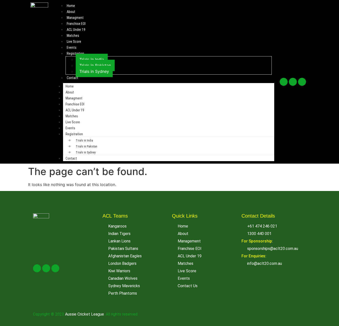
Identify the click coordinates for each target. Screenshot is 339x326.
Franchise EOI (76, 24)
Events (71, 47)
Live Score (74, 42)
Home (71, 6)
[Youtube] (302, 82)
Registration (75, 53)
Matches (73, 36)
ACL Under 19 (76, 30)
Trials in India (91, 59)
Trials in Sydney (94, 71)
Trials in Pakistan (95, 65)
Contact (72, 78)
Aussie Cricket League (84, 314)
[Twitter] (293, 82)
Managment (75, 18)
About (71, 12)
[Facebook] (284, 82)
